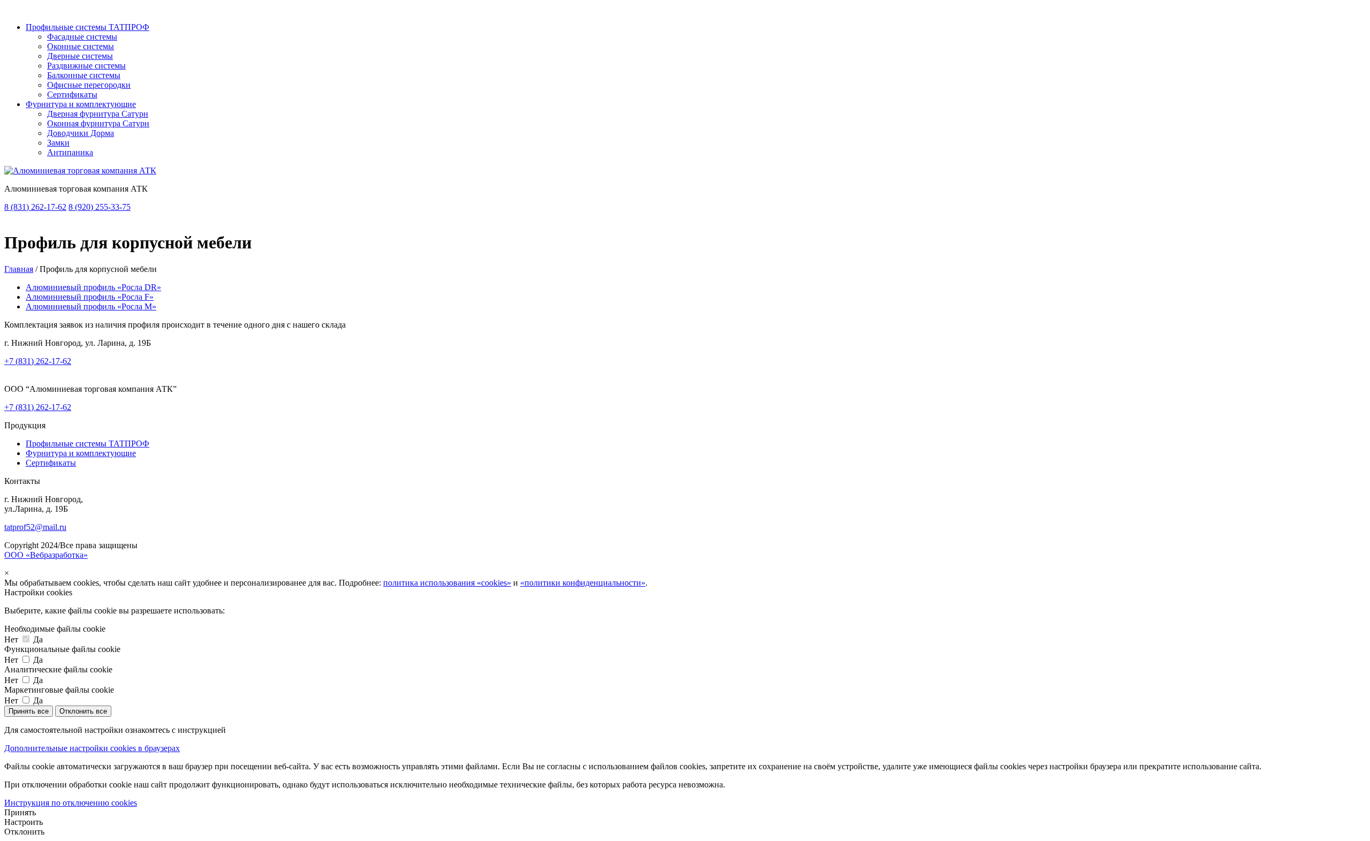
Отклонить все (83, 711)
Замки (58, 142)
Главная (18, 269)
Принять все (29, 711)
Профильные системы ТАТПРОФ (87, 27)
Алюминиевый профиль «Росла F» (90, 296)
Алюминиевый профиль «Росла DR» (93, 287)
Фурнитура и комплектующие (81, 104)
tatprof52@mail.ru (35, 527)
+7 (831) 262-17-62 (37, 361)
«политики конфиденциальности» (582, 582)
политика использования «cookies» (447, 582)
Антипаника (70, 152)
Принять (20, 812)
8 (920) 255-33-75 (99, 206)
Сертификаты (72, 94)
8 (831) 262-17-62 (35, 206)
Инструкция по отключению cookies (70, 802)
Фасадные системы (82, 36)
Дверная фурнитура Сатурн (97, 113)
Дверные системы (80, 55)
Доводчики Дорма (80, 133)
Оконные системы (80, 46)
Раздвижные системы (86, 65)
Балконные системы (83, 75)
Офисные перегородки (89, 84)
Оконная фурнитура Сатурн (98, 123)
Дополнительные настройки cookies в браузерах (92, 748)
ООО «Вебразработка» (46, 554)
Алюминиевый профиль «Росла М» (91, 306)
